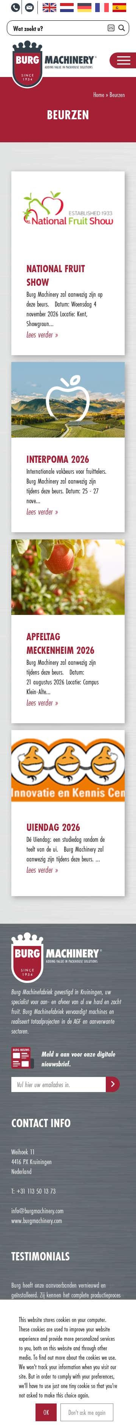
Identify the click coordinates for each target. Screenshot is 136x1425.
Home (98, 94)
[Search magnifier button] (121, 28)
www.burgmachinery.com (36, 1220)
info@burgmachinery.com (37, 1210)
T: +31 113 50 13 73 (33, 1191)
